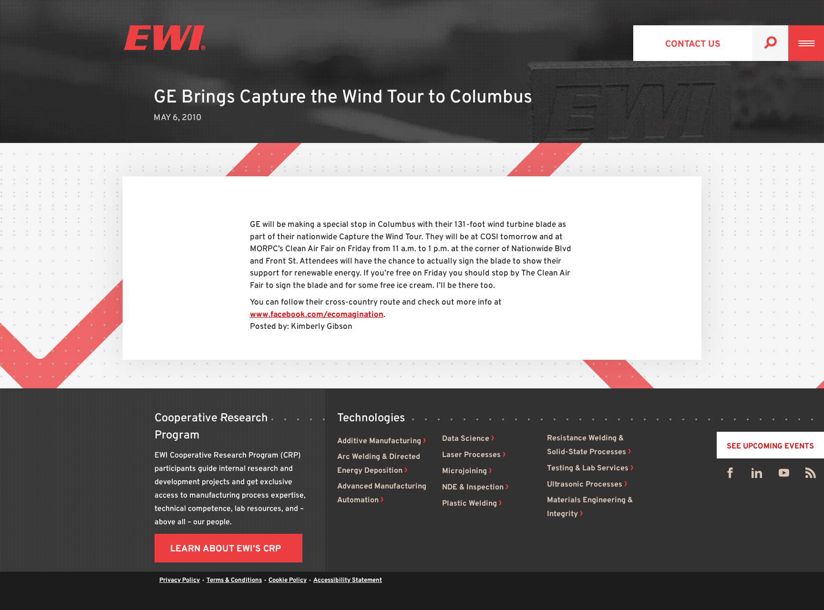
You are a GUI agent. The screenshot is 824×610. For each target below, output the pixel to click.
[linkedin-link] (757, 475)
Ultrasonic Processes (584, 484)
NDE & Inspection (473, 487)
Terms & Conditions (234, 580)
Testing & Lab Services (587, 468)
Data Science (465, 439)
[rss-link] (810, 475)
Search (770, 43)
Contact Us (693, 44)
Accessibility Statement (347, 580)
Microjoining (464, 471)
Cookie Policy (287, 580)
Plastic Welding (469, 503)
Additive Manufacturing (379, 441)
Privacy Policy (179, 580)
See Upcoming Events (770, 446)
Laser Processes (471, 455)
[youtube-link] (784, 475)
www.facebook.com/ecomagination (316, 315)
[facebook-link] (730, 475)
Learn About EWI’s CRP (225, 549)
